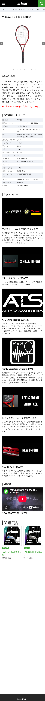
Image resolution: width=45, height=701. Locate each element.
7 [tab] (31, 70)
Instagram (21, 699)
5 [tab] (24, 70)
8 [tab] (35, 70)
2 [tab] (13, 70)
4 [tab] (21, 70)
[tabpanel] (22, 46)
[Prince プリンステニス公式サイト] (22, 5)
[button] (3, 3)
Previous (1, 43)
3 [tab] (17, 70)
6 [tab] (28, 70)
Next (43, 43)
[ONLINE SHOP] (41, 3)
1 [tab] (10, 70)
